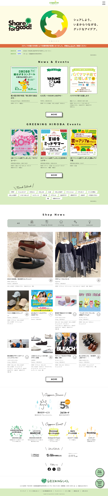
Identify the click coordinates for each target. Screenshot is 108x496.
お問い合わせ (85, 491)
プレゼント (81, 192)
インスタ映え (92, 192)
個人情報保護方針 (46, 491)
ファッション (70, 192)
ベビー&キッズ (25, 195)
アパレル (54, 195)
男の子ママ (74, 195)
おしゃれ (42, 192)
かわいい (32, 192)
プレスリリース (58, 491)
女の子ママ (63, 195)
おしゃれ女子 (59, 192)
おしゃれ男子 (13, 195)
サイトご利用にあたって (34, 491)
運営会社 (75, 491)
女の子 (83, 195)
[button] (49, 41)
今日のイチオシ (93, 195)
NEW (13, 192)
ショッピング (22, 192)
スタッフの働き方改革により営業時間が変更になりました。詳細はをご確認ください (54, 46)
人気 (50, 192)
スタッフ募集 (67, 491)
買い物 (45, 195)
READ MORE (93, 55)
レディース (36, 195)
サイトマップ (23, 491)
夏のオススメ (57, 198)
